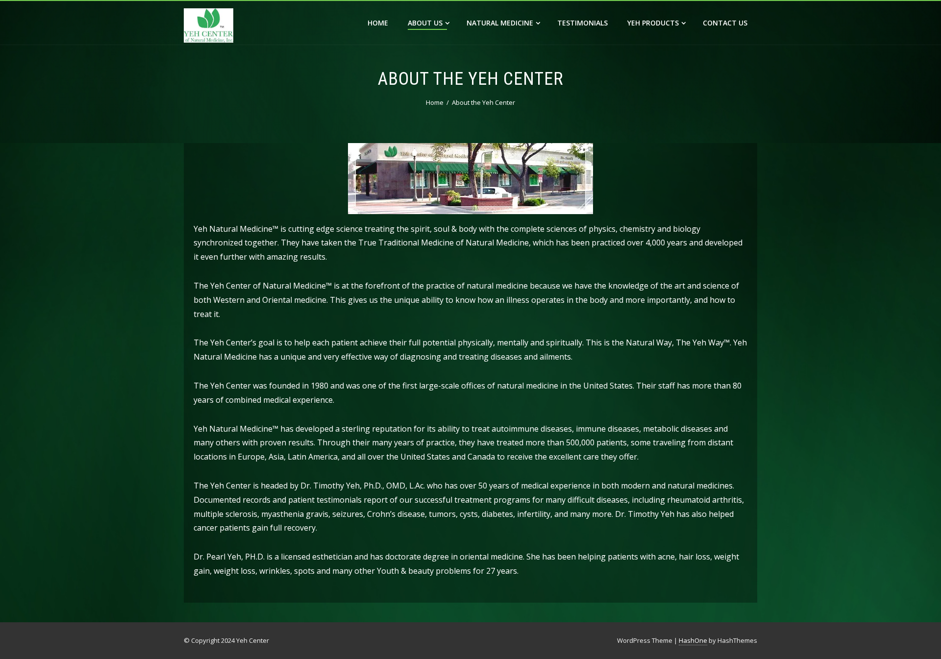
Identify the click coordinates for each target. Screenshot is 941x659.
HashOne (693, 640)
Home (378, 22)
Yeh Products (653, 22)
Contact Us (725, 22)
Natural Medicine (500, 22)
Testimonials (582, 22)
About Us (425, 22)
